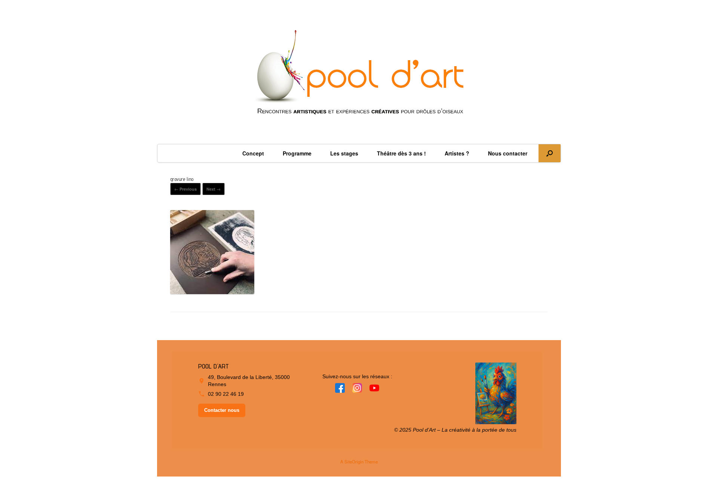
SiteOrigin (353, 462)
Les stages (344, 153)
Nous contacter (507, 153)
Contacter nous (221, 410)
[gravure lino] (212, 291)
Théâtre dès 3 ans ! (401, 153)
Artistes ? (457, 153)
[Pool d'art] (359, 75)
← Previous (185, 189)
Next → (213, 189)
